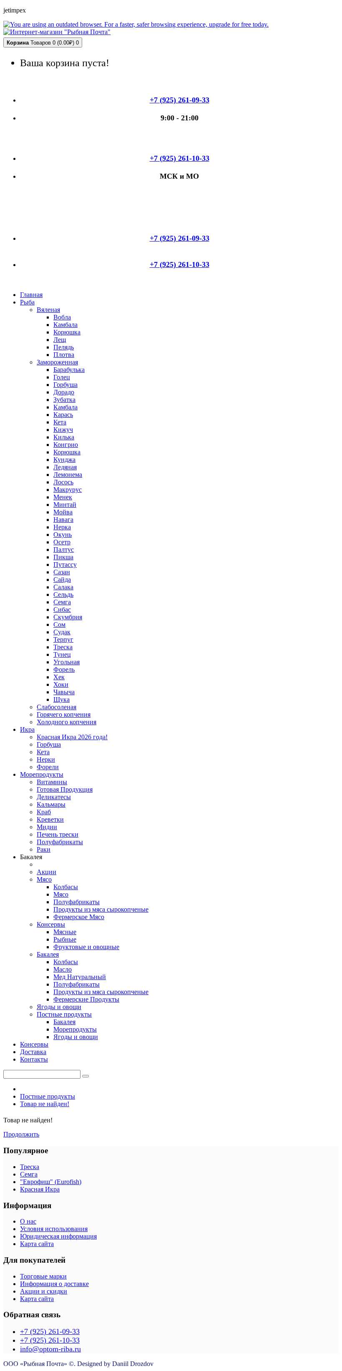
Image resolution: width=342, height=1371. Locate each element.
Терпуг (63, 639)
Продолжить (21, 1134)
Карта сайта (37, 1243)
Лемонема (67, 474)
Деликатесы (54, 796)
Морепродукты (75, 1029)
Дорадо (63, 392)
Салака (63, 587)
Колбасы (65, 886)
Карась (63, 414)
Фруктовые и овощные (86, 946)
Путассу (65, 564)
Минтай (64, 504)
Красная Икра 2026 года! (72, 736)
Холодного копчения (66, 721)
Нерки (46, 759)
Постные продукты (64, 1014)
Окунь (62, 534)
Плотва (63, 354)
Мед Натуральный (79, 976)
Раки (43, 849)
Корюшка (66, 332)
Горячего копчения (64, 714)
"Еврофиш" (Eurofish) (50, 1181)
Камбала (65, 324)
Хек (59, 677)
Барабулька (69, 369)
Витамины (52, 781)
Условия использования (54, 1228)
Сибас (62, 609)
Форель (64, 669)
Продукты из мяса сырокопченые (100, 909)
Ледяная (65, 467)
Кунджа (64, 459)
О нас (28, 1221)
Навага (63, 519)
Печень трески (57, 834)
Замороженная (57, 362)
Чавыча (64, 691)
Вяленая (48, 309)
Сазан (61, 572)
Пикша (63, 557)
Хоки (60, 684)
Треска (63, 647)
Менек (62, 497)
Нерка (62, 527)
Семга (62, 602)
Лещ (59, 339)
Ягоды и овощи (59, 1006)
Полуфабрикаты (60, 841)
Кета (59, 422)
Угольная (66, 662)
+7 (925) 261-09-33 (50, 1331)
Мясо (44, 879)
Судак (61, 632)
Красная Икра (40, 1189)
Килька (63, 437)
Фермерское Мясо (78, 916)
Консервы (51, 924)
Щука (61, 699)
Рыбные (64, 939)
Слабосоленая (56, 706)
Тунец (62, 654)
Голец (61, 377)
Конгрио (65, 444)
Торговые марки (43, 1276)
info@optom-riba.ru (50, 1349)
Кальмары (51, 804)
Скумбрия (67, 617)
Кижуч (63, 429)
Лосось (63, 482)
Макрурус (67, 489)
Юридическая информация (58, 1236)
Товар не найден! (44, 1103)
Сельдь (63, 594)
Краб (44, 811)
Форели (48, 766)
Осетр (61, 542)
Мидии (47, 826)
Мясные (64, 931)
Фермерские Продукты (86, 999)
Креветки (50, 819)
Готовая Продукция (65, 789)
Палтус (63, 549)
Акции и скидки (43, 1291)
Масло (62, 969)
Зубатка (64, 399)
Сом (59, 624)
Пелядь (63, 347)
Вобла (62, 317)
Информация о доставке (54, 1283)
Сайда (62, 579)
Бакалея (48, 954)
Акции (46, 871)
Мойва (63, 512)
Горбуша (65, 384)
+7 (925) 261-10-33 (50, 1340)
